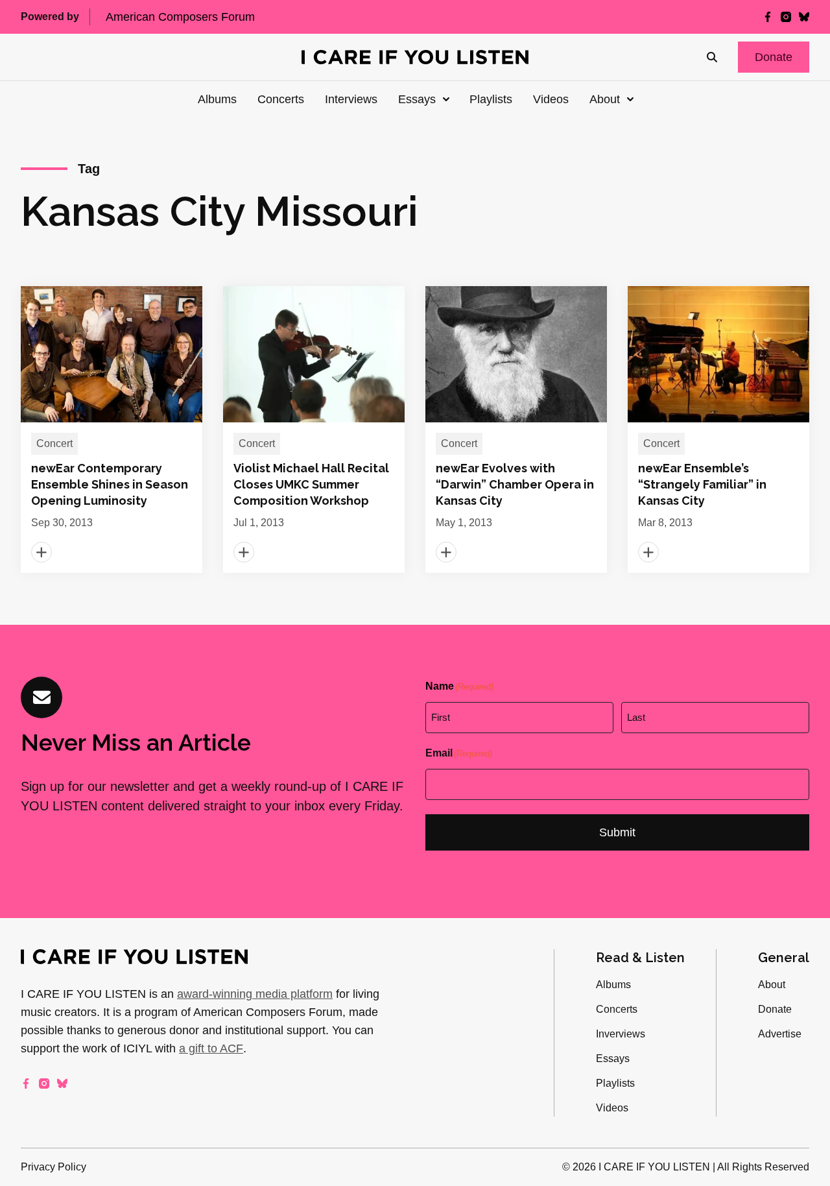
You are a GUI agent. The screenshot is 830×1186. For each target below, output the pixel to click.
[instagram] (786, 17)
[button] (773, 57)
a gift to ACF (211, 1048)
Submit (617, 832)
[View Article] (111, 429)
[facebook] (768, 17)
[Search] (712, 57)
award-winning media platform (255, 993)
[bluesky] (804, 17)
